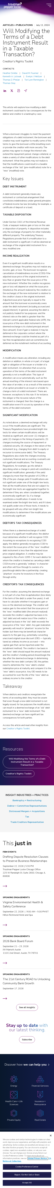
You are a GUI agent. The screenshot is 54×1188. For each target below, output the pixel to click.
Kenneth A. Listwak (12, 76)
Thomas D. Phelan (11, 79)
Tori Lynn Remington (34, 79)
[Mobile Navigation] (48, 5)
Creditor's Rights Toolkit (19, 773)
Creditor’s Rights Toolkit (18, 728)
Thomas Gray (9, 83)
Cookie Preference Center (27, 1167)
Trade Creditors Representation (27, 822)
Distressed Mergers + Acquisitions (27, 811)
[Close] (51, 1135)
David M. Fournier (30, 73)
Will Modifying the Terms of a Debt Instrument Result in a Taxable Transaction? (27, 761)
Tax (27, 816)
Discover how (26, 1065)
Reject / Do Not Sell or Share (27, 1175)
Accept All (27, 1182)
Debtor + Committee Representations (27, 805)
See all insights (27, 1007)
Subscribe (27, 1039)
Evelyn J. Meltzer (34, 76)
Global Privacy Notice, (38, 1158)
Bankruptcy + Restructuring (27, 800)
